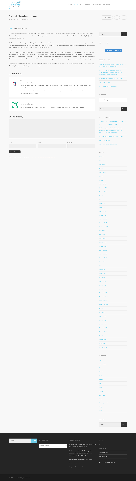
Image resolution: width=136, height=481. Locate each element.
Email (40, 142)
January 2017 (103, 188)
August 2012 (102, 336)
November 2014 (103, 254)
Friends (31, 19)
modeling (101, 383)
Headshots (96, 5)
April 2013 (102, 312)
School (101, 391)
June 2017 (102, 180)
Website (69, 142)
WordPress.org (103, 456)
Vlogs (100, 407)
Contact (106, 5)
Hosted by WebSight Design (107, 462)
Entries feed (102, 448)
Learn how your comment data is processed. (43, 157)
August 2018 (102, 168)
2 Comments (107, 17)
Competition (102, 364)
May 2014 (102, 273)
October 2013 (103, 301)
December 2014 (103, 250)
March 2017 (102, 184)
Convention (102, 368)
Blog (76, 5)
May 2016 (102, 207)
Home (70, 5)
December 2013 (103, 293)
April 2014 (102, 277)
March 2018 (102, 172)
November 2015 (103, 219)
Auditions (101, 360)
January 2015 (103, 246)
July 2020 (101, 157)
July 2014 (101, 266)
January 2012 (103, 339)
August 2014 (102, 262)
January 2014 (103, 289)
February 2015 (103, 242)
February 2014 (103, 285)
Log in (101, 445)
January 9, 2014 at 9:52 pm (27, 83)
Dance (101, 372)
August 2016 (102, 196)
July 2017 (101, 176)
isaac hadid (24, 103)
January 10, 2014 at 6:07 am (27, 104)
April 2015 (102, 234)
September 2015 (104, 227)
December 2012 (103, 328)
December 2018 (103, 164)
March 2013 (102, 316)
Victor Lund (24, 81)
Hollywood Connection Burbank (108, 86)
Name (11, 142)
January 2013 (103, 324)
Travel (101, 399)
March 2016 (102, 211)
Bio (81, 5)
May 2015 (102, 231)
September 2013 (104, 304)
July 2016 (101, 199)
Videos (87, 5)
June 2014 (102, 269)
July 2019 (101, 161)
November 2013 (103, 297)
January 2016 (103, 215)
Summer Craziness (104, 82)
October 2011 (103, 347)
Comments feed (103, 452)
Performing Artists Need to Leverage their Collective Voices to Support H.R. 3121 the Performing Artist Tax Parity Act (110, 72)
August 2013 (102, 308)
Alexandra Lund (14, 19)
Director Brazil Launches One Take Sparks (111, 78)
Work (100, 411)
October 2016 (103, 192)
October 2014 (103, 258)
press (100, 387)
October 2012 (103, 332)
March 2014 (102, 281)
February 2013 (103, 320)
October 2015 (103, 223)
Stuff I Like (102, 395)
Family (101, 376)
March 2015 (102, 238)
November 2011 (103, 343)
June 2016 (102, 203)
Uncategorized (103, 403)
